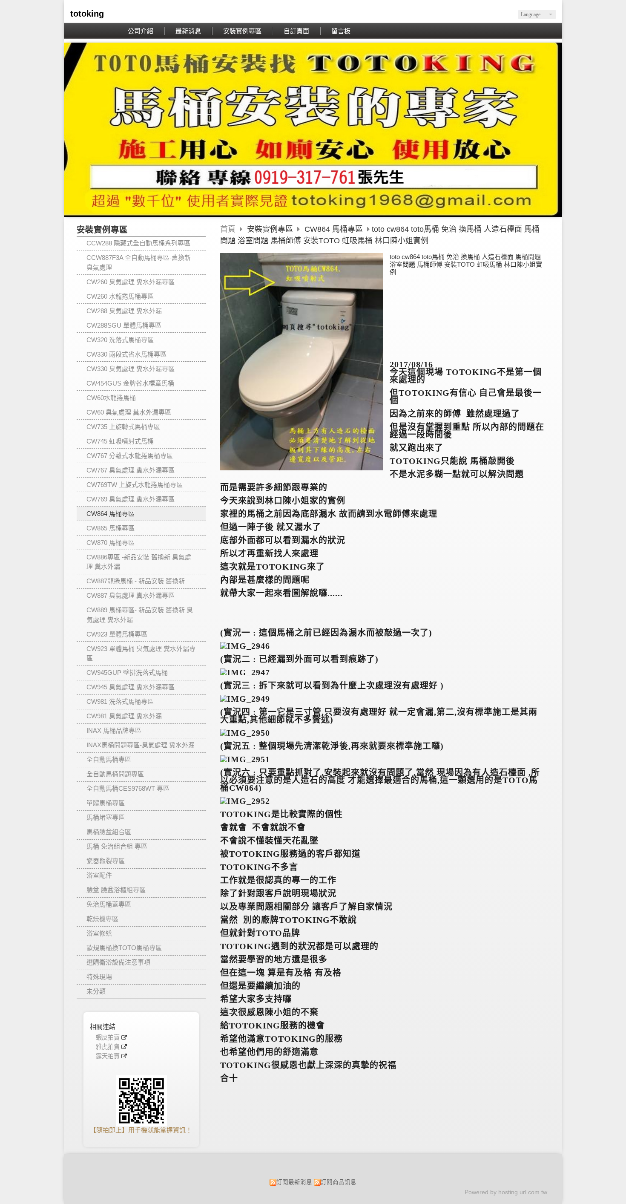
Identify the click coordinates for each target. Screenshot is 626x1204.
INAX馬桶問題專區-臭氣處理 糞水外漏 (140, 745)
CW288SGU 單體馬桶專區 (123, 325)
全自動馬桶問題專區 (115, 774)
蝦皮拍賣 (108, 1037)
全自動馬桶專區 (108, 759)
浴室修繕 (99, 933)
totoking (87, 13)
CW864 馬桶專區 (110, 513)
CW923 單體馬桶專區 (116, 634)
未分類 (96, 991)
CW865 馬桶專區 (110, 528)
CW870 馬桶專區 (110, 542)
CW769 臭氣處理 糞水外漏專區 (130, 499)
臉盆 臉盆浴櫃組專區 (116, 889)
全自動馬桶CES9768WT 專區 (127, 788)
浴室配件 (99, 875)
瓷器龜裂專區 (105, 860)
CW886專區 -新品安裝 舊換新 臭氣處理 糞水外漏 (138, 561)
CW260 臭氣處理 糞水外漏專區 (130, 281)
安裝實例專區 (271, 229)
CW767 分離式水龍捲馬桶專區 (129, 455)
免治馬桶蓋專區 (108, 904)
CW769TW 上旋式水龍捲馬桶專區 (134, 484)
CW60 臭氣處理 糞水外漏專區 (128, 412)
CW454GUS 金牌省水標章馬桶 (130, 383)
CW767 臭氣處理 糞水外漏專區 (130, 470)
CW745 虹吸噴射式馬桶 (120, 441)
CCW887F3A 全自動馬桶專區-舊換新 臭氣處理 (138, 262)
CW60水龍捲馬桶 (111, 397)
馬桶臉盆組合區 (108, 831)
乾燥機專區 (102, 918)
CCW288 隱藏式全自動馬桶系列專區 (138, 243)
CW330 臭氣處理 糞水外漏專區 (130, 368)
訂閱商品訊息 (338, 1182)
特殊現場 (99, 976)
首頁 (227, 229)
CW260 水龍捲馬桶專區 (120, 296)
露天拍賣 (108, 1056)
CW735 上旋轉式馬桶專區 (123, 426)
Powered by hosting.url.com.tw (506, 1192)
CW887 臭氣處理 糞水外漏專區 (130, 595)
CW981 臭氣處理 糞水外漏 (124, 716)
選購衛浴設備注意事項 (118, 962)
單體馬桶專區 (105, 803)
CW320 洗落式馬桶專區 (120, 339)
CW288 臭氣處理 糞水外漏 (124, 310)
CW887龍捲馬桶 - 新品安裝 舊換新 (135, 581)
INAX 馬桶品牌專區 (113, 730)
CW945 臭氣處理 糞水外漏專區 (130, 687)
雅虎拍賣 (108, 1047)
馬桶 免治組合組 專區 (116, 846)
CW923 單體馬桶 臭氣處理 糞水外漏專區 (140, 653)
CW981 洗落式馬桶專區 (120, 701)
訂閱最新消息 (294, 1182)
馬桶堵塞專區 (105, 817)
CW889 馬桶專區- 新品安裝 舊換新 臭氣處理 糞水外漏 (139, 614)
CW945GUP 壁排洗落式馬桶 (127, 672)
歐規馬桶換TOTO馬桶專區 (124, 947)
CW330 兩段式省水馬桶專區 (126, 354)
